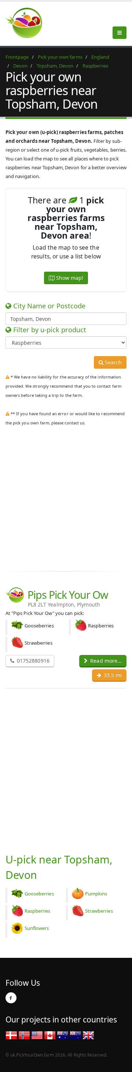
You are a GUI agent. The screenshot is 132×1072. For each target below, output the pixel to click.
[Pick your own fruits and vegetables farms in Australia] (63, 1035)
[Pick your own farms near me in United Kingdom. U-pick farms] (28, 22)
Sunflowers (37, 928)
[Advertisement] (66, 497)
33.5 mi (112, 674)
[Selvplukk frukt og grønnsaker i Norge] (24, 1035)
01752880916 (32, 660)
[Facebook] (11, 997)
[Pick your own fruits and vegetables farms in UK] (88, 1035)
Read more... (105, 660)
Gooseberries (39, 893)
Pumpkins (96, 893)
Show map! (69, 277)
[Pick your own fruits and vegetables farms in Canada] (50, 1035)
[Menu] (119, 32)
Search (112, 362)
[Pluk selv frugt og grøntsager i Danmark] (11, 1035)
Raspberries (38, 911)
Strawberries (99, 911)
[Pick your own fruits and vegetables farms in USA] (37, 1035)
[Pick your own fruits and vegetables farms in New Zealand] (75, 1035)
